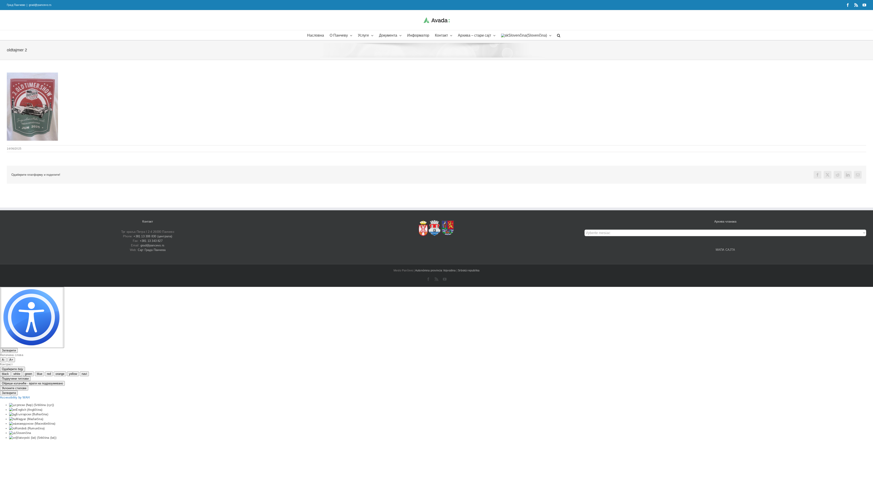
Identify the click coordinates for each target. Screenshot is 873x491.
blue (39, 374)
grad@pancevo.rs (40, 5)
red (49, 374)
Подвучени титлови (15, 378)
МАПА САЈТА (725, 249)
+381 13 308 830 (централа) (152, 236)
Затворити (9, 350)
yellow (73, 374)
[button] (558, 35)
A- (3, 359)
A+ (11, 359)
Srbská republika (468, 270)
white (16, 374)
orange (59, 374)
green (28, 374)
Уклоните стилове (14, 388)
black (5, 374)
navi (84, 374)
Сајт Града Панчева (152, 250)
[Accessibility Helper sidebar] (32, 317)
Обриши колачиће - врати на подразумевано (32, 383)
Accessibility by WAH (15, 397)
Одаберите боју (12, 369)
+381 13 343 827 (151, 241)
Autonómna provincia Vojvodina (436, 270)
